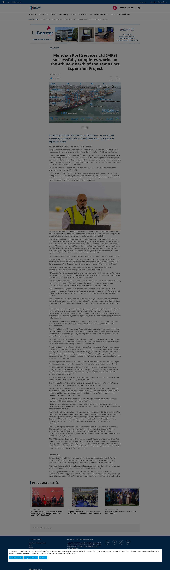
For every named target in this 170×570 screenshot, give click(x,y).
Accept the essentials (31, 558)
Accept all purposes (16, 558)
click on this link (70, 553)
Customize (43, 558)
